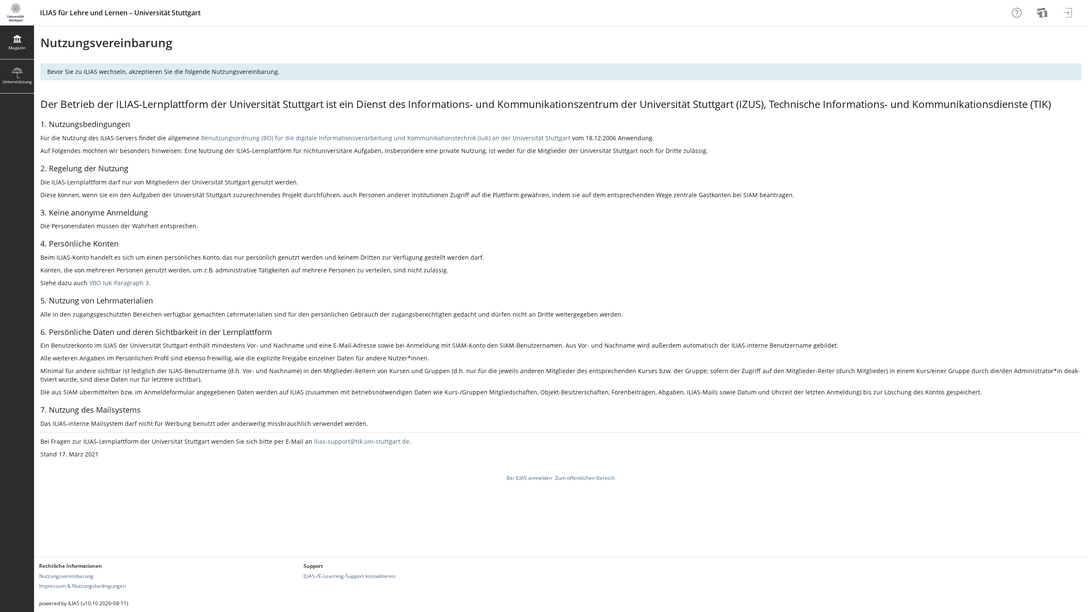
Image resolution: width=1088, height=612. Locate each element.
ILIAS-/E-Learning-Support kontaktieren (349, 576)
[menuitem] (1043, 13)
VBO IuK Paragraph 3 (119, 283)
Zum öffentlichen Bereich (585, 478)
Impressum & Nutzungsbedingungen (82, 585)
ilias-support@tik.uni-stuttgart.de (361, 441)
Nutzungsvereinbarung (66, 576)
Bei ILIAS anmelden (529, 478)
